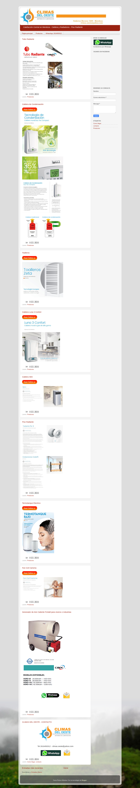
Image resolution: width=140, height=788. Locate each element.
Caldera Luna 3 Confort (31, 312)
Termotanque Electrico (31, 503)
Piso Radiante (28, 422)
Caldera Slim (27, 377)
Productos (39, 33)
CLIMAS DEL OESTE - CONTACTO (37, 722)
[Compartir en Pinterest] (38, 94)
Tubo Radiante (28, 39)
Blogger (84, 780)
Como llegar (31, 762)
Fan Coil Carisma (29, 568)
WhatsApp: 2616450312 (54, 33)
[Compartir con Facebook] (36, 94)
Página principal (27, 33)
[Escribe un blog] (32, 94)
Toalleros (26, 253)
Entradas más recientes (32, 768)
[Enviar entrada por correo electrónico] (26, 94)
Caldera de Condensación (32, 104)
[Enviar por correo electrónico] (30, 94)
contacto (38, 762)
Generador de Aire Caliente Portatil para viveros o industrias (46, 612)
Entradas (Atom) (36, 772)
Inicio (66, 768)
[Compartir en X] (34, 94)
